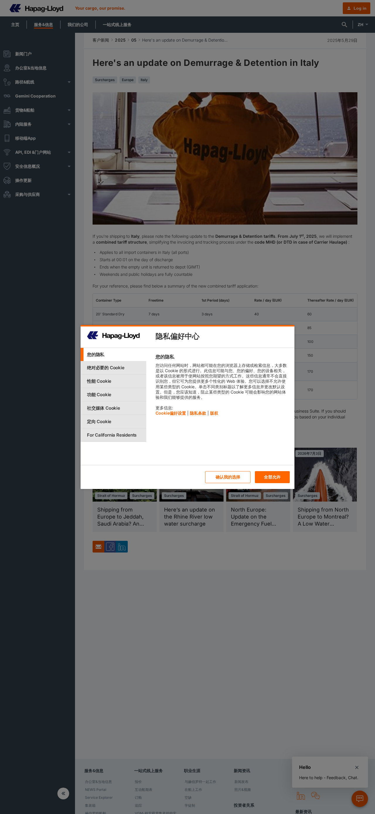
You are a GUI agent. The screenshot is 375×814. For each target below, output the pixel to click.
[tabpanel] (222, 386)
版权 (214, 413)
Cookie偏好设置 (171, 413)
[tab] (113, 354)
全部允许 (272, 476)
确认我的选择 (228, 476)
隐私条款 (198, 413)
